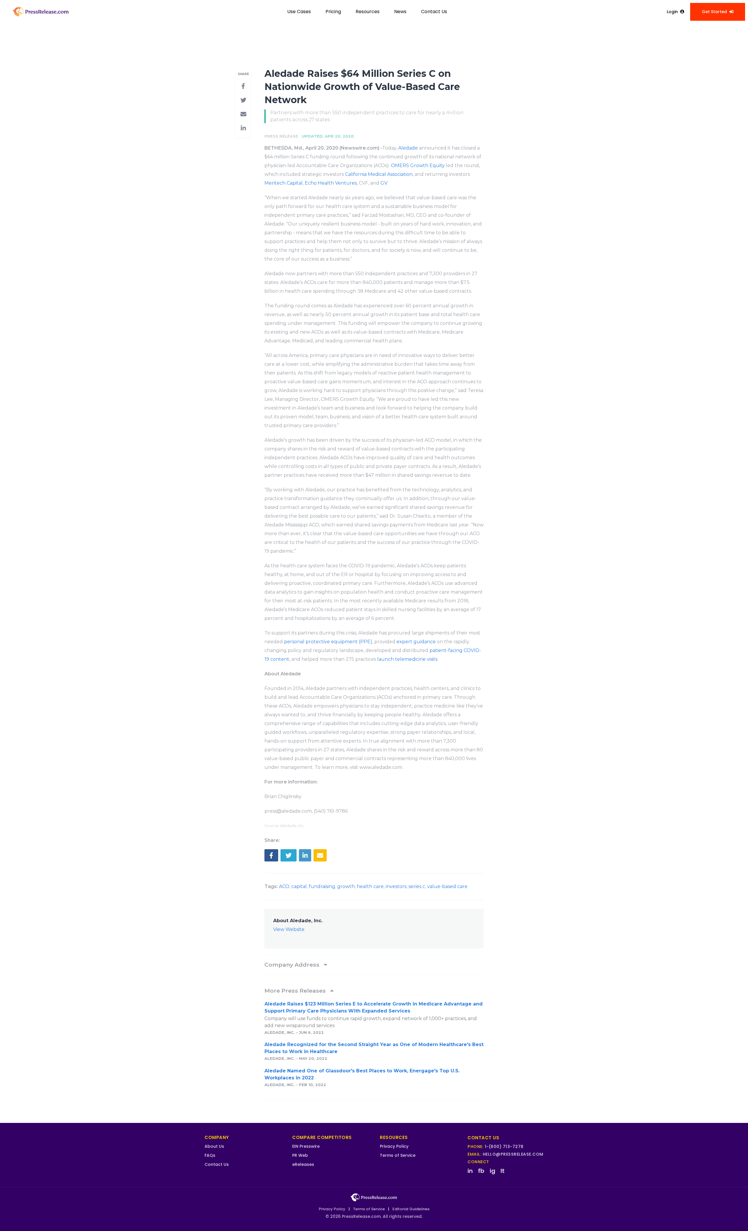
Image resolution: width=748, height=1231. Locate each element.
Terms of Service (397, 1155)
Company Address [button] (292, 964)
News (400, 11)
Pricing (333, 11)
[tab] (374, 965)
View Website (288, 929)
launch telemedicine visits (407, 659)
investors (396, 886)
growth (346, 886)
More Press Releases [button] (295, 990)
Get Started (714, 12)
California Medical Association (379, 174)
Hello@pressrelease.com (513, 1154)
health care (370, 886)
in (470, 1171)
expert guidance (416, 641)
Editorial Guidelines (411, 1209)
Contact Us (434, 11)
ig (492, 1171)
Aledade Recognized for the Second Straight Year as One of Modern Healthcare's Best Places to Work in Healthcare (374, 1048)
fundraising (322, 886)
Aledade (408, 148)
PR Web (300, 1155)
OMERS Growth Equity (418, 165)
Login (672, 12)
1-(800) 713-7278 (504, 1146)
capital (299, 886)
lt (503, 1171)
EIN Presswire (306, 1146)
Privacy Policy (394, 1146)
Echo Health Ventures (331, 183)
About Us (214, 1146)
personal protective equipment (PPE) (328, 641)
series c (416, 886)
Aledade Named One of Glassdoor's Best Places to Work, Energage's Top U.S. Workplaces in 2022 (362, 1074)
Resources (368, 11)
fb (481, 1171)
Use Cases (299, 11)
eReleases (303, 1164)
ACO (284, 886)
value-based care (447, 886)
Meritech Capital (283, 183)
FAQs (210, 1155)
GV (383, 183)
